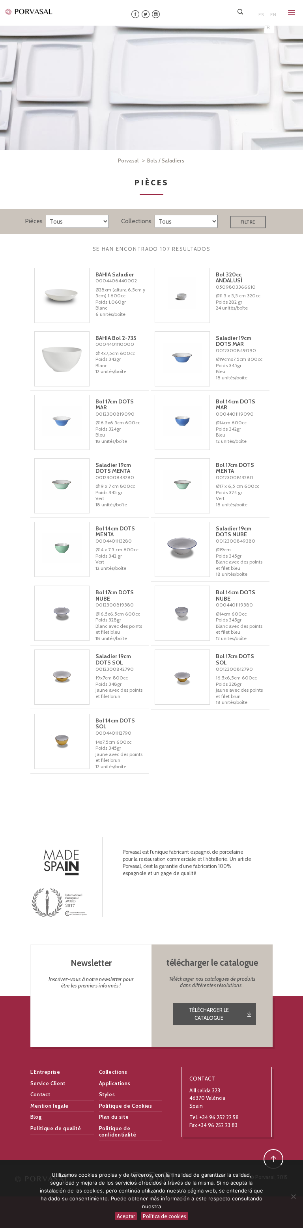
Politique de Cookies (125, 1106)
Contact (40, 1094)
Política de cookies (164, 1216)
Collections (113, 1072)
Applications (115, 1083)
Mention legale (49, 1106)
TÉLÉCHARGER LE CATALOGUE (209, 1014)
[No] (293, 1196)
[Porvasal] (29, 11)
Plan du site (114, 1117)
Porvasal (128, 160)
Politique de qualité (55, 1128)
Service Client (47, 1083)
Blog (36, 1117)
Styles (107, 1094)
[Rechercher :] (241, 11)
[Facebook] (135, 13)
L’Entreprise (45, 1072)
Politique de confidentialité (118, 1131)
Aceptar (126, 1216)
